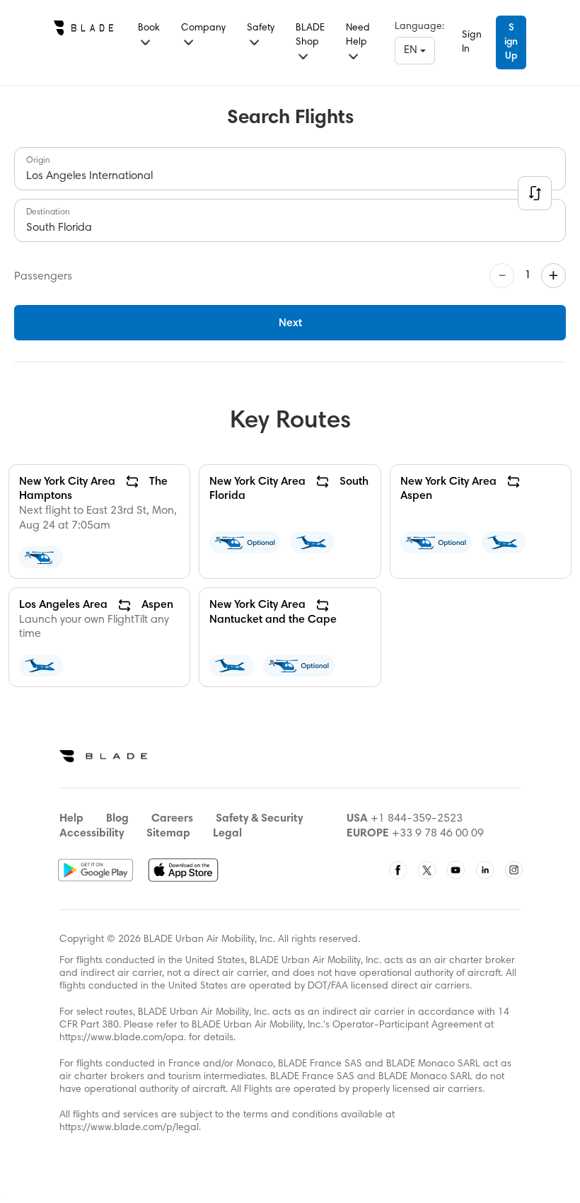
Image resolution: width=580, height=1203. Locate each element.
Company (203, 28)
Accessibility (91, 833)
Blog (117, 818)
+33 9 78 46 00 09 (438, 833)
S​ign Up (511, 42)
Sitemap (168, 833)
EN (412, 50)
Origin (38, 160)
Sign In (472, 42)
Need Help (358, 35)
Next (290, 323)
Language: (419, 27)
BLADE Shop (310, 35)
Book (149, 28)
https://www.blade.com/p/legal (129, 1128)
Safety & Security (259, 818)
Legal (227, 833)
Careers (172, 818)
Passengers (43, 276)
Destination (48, 212)
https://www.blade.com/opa (121, 1038)
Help (71, 818)
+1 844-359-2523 (417, 818)
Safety (260, 28)
